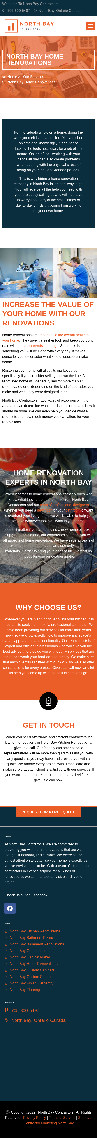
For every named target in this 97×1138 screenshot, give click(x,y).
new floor (44, 510)
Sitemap (85, 1118)
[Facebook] (10, 908)
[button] (90, 26)
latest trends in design (40, 346)
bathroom (73, 510)
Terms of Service (62, 1118)
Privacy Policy (34, 1118)
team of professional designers (64, 505)
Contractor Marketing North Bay (48, 1123)
